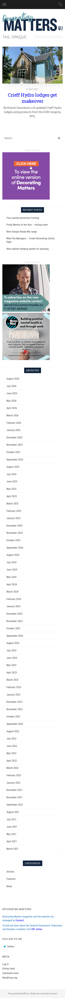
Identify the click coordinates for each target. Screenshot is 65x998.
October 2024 (13, 540)
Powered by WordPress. (19, 993)
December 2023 (14, 613)
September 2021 (14, 804)
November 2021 (14, 797)
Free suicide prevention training (22, 217)
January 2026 (13, 430)
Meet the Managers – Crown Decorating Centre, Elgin (30, 240)
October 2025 (13, 452)
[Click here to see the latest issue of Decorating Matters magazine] (26, 198)
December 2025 (14, 437)
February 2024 (13, 599)
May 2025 (11, 488)
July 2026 (11, 386)
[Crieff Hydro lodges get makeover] (32, 65)
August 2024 (12, 554)
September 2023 (14, 635)
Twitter (10, 946)
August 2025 (12, 466)
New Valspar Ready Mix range (21, 231)
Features (10, 878)
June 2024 (11, 569)
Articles (10, 871)
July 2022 (11, 738)
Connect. (19, 920)
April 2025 (11, 496)
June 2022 (11, 746)
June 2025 (11, 481)
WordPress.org (9, 977)
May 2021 (11, 834)
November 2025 (14, 444)
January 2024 (13, 606)
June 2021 (11, 826)
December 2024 (14, 525)
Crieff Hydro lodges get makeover (32, 98)
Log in (5, 964)
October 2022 (13, 716)
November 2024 (14, 532)
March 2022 (12, 767)
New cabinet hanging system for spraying (27, 248)
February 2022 (13, 775)
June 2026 (11, 393)
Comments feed (10, 973)
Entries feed (8, 968)
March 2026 (12, 415)
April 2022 (11, 760)
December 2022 (14, 701)
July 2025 (11, 474)
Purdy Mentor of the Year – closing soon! (27, 224)
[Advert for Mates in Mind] (26, 359)
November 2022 (14, 709)
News (9, 886)
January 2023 (13, 694)
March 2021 (12, 848)
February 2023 (13, 687)
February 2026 (13, 422)
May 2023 (11, 665)
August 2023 (12, 643)
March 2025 (12, 503)
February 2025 (13, 510)
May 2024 (11, 577)
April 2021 (11, 841)
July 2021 (11, 819)
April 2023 (11, 672)
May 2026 (11, 400)
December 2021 (14, 790)
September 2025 (14, 459)
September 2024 (14, 547)
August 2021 (12, 812)
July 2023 (11, 650)
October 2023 (13, 628)
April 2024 (11, 584)
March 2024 (12, 591)
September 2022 (14, 723)
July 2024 (11, 562)
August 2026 (12, 378)
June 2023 (11, 657)
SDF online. (37, 929)
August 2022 (12, 731)
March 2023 (12, 679)
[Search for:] (32, 138)
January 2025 (13, 518)
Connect (53, 993)
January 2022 (13, 782)
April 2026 (11, 408)
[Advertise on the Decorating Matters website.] (26, 310)
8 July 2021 (32, 89)
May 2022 (11, 753)
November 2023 (14, 621)
